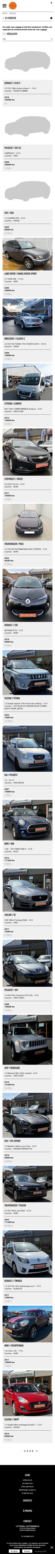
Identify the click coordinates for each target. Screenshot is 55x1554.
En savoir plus (40, 1551)
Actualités (27, 1483)
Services (27, 1500)
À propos (27, 1511)
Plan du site (27, 1493)
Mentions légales (27, 1490)
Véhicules (27, 1480)
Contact (27, 1521)
